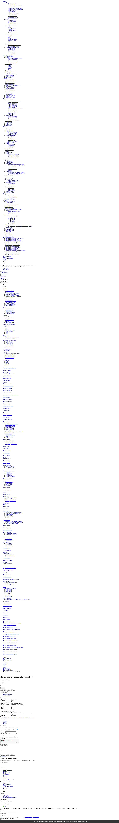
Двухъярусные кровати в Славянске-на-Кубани (15, 250)
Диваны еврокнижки (12, 169)
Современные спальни (13, 61)
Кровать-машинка (12, 107)
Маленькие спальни (12, 62)
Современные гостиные (10, 204)
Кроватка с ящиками (12, 106)
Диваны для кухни (9, 179)
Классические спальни (13, 60)
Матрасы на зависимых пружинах (15, 8)
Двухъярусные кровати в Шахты (12, 248)
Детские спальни (9, 115)
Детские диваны (8, 161)
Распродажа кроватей (10, 95)
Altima (9, 42)
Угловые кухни (8, 227)
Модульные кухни (9, 224)
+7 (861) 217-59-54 (4, 762)
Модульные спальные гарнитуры (15, 58)
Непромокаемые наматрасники (14, 45)
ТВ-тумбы (7, 205)
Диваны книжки (11, 167)
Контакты (5, 260)
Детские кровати (9, 99)
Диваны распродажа (9, 178)
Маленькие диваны (9, 192)
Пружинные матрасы (12, 16)
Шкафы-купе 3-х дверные (13, 155)
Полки (9, 69)
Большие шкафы (11, 145)
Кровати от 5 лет (11, 114)
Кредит (4, 261)
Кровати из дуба (8, 89)
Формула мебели (20, 717)
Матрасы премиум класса (13, 13)
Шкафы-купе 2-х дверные (13, 154)
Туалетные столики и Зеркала (11, 70)
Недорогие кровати (9, 79)
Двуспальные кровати (10, 81)
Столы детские (8, 122)
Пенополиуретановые (12, 23)
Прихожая (5, 193)
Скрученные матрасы (12, 14)
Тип (6, 2)
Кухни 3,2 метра (11, 223)
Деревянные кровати (9, 88)
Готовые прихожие (9, 194)
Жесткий (10, 31)
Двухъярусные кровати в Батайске (12, 245)
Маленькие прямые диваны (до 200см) (16, 164)
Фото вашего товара (4, 737)
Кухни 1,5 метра (11, 222)
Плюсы (2, 732)
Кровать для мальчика (12, 103)
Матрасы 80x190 (11, 48)
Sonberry (10, 41)
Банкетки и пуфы (9, 186)
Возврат (4, 257)
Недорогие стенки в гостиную (11, 203)
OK (86, 821)
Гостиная (5, 200)
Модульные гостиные (10, 201)
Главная (4, 255)
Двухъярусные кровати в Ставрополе (13, 240)
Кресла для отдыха (12, 185)
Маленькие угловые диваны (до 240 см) (16, 172)
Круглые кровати (9, 94)
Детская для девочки (12, 117)
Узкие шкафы (11, 147)
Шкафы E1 (10, 136)
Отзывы (4, 722)
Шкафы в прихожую (9, 142)
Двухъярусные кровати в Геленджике (13, 243)
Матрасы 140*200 (11, 50)
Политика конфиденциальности (10, 797)
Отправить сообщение (9, 818)
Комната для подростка (13, 118)
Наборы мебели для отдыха (14, 211)
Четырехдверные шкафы (13, 134)
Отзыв (2, 735)
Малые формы (8, 64)
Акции (4, 259)
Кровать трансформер (12, 112)
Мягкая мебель (6, 159)
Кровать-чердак (11, 111)
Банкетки (10, 67)
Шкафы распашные (9, 131)
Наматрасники (8, 43)
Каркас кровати (8, 77)
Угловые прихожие (12, 195)
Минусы (2, 733)
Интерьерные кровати (10, 87)
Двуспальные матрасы (12, 18)
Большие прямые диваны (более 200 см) (16, 165)
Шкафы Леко (10, 138)
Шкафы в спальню (9, 71)
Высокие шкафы (11, 146)
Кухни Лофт (8, 231)
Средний (10, 29)
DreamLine (10, 36)
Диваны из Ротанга (12, 213)
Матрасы (5, 1)
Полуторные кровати (9, 83)
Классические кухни (9, 230)
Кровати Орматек (9, 92)
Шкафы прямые (8, 128)
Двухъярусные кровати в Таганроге (13, 247)
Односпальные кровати (10, 80)
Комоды (9, 66)
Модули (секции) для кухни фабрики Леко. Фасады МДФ (20, 226)
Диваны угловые (9, 171)
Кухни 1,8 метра (11, 219)
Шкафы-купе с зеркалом (13, 157)
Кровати (5, 78)
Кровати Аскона (8, 93)
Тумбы (9, 65)
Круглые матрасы (11, 12)
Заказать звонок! (3, 273)
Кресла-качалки (11, 183)
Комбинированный (12, 32)
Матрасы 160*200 (11, 51)
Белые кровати (8, 96)
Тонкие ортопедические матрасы (15, 6)
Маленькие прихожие (12, 197)
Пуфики (9, 68)
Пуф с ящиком (11, 188)
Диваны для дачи (9, 175)
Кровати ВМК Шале (12, 74)
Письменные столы (9, 76)
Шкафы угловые (8, 130)
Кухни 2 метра (11, 220)
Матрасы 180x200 (11, 52)
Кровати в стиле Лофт (10, 97)
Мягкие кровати (8, 86)
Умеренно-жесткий (12, 30)
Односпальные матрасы (13, 17)
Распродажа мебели (9, 56)
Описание (5, 721)
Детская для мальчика (12, 116)
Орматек (10, 35)
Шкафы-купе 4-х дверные (13, 156)
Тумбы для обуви (9, 198)
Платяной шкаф (8, 149)
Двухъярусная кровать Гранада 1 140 (8, 717)
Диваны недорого (9, 176)
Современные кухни (9, 229)
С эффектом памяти (12, 25)
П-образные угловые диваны (14, 174)
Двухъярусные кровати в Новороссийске (14, 241)
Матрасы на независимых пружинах (15, 9)
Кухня (4, 214)
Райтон (9, 38)
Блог (4, 262)
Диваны (7, 160)
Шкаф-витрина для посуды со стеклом (13, 209)
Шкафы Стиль (11, 137)
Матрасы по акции (12, 10)
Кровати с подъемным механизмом (12, 85)
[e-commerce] (2, 271)
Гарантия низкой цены (8, 258)
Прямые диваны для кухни (13, 180)
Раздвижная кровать (12, 109)
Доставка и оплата (7, 256)
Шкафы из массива (9, 150)
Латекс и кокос (11, 22)
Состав (6, 19)
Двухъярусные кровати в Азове (12, 249)
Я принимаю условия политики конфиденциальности (13, 817)
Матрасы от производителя (11, 33)
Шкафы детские (8, 121)
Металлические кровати (10, 90)
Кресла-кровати (11, 184)
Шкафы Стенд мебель (12, 141)
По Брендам (8, 73)
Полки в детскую (9, 123)
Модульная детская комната (14, 119)
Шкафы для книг (9, 152)
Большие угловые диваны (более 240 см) (16, 173)
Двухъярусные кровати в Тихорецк (12, 251)
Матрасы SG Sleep (12, 40)
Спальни (7, 57)
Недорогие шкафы (9, 127)
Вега (9, 37)
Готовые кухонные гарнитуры (11, 216)
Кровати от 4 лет (11, 113)
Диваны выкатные (12, 166)
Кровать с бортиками (12, 105)
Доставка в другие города (8, 237)
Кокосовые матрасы (12, 20)
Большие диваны (9, 191)
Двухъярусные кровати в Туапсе (12, 254)
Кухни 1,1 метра (11, 217)
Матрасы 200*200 (11, 54)
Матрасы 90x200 (11, 49)
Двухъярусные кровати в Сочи (11, 239)
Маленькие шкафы (12, 144)
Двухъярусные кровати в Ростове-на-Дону (14, 238)
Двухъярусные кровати (13, 102)
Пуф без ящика (11, 189)
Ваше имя (2, 730)
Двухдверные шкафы (12, 132)
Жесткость (7, 26)
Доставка (5, 723)
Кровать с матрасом (9, 75)
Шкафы (4, 126)
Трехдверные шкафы (12, 133)
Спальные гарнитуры (12, 59)
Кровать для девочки (12, 104)
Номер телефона (3, 813)
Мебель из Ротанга (9, 210)
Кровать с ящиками (9, 84)
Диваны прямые (8, 163)
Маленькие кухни (9, 228)
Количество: (3, 683)
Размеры (7, 143)
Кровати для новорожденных (14, 100)
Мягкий (9, 27)
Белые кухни (8, 232)
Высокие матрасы (11, 11)
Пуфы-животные (11, 190)
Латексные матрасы (12, 21)
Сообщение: (3, 815)
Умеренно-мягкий (12, 28)
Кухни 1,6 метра (11, 218)
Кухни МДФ (8, 233)
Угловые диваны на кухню (13, 181)
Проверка (2, 738)
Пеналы (7, 151)
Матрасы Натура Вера (12, 39)
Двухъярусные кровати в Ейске (12, 246)
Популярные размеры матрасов (12, 47)
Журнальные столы (9, 208)
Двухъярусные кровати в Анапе (12, 242)
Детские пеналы (8, 124)
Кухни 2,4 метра (11, 221)
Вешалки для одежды (10, 199)
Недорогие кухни (9, 236)
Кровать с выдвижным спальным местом (16, 108)
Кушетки (10, 170)
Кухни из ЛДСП (8, 235)
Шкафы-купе (8, 153)
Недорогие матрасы (12, 3)
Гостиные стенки (9, 202)
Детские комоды (8, 125)
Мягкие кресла (8, 182)
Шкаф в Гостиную (9, 207)
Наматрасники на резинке (13, 46)
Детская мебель (6, 98)
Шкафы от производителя (10, 135)
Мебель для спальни (7, 55)
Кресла (9, 212)
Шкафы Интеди (11, 140)
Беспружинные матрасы (13, 7)
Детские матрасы (11, 4)
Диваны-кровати (9, 162)
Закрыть (2, 818)
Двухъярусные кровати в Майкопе (12, 252)
